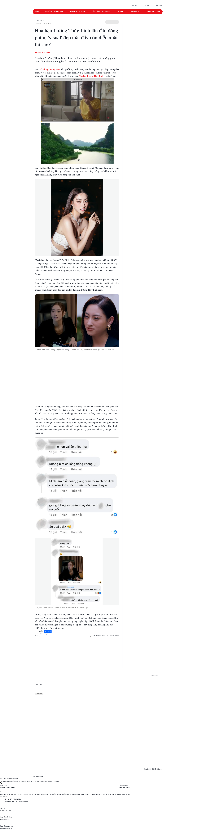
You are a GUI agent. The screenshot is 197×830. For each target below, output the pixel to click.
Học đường (91, 794)
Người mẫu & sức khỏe (80, 794)
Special (120, 794)
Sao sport (149, 11)
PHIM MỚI (95, 635)
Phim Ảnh (39, 21)
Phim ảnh (135, 11)
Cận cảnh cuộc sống (101, 11)
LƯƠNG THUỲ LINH (109, 635)
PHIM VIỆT (101, 635)
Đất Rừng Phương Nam (50, 69)
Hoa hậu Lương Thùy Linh (91, 76)
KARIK (117, 635)
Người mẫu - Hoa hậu (54, 11)
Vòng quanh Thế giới (47, 794)
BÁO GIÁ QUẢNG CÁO (153, 769)
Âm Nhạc (57, 794)
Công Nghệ (114, 794)
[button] (112, 22)
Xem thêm (39, 694)
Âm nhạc (120, 11)
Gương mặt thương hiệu (103, 794)
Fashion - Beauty (77, 11)
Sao (37, 11)
